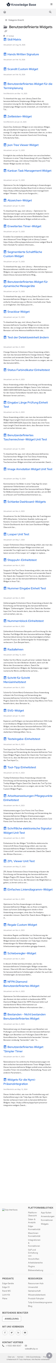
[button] (49, 1356)
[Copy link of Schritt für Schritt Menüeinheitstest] (31, 682)
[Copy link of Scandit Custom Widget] (43, 69)
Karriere (20, 1357)
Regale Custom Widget (22, 925)
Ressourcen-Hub (35, 1283)
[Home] (21, 4)
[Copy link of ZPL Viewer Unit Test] (39, 861)
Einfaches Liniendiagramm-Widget (30, 889)
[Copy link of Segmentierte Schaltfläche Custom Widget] (28, 256)
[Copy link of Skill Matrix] (26, 39)
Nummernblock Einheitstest (25, 621)
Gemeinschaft (34, 1291)
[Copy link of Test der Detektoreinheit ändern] (8, 342)
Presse (45, 1357)
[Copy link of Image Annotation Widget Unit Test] (8, 473)
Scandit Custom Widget (23, 69)
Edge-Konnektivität (34, 1227)
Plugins (31, 1266)
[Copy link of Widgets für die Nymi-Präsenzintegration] (33, 1084)
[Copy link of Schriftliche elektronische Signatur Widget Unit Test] (30, 833)
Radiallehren (15, 649)
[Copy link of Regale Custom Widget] (42, 925)
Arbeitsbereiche (34, 1262)
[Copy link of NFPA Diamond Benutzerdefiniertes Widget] (44, 986)
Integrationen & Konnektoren (34, 1243)
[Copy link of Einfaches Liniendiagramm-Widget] (8, 894)
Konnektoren (47, 1220)
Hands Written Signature (23, 54)
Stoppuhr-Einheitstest (22, 560)
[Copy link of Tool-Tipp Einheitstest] (41, 767)
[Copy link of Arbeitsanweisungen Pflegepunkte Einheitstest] (24, 800)
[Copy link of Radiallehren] (28, 649)
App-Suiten (46, 1212)
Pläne (4, 1298)
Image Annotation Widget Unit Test (29, 469)
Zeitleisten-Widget (19, 116)
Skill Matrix (14, 39)
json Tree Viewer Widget (23, 145)
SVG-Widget (15, 710)
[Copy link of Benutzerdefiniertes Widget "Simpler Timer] (28, 1051)
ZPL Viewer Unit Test (21, 861)
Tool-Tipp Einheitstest (22, 767)
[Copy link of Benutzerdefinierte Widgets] (5, 31)
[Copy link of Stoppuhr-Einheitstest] (41, 560)
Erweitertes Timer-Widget (24, 226)
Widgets (45, 1224)
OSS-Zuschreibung (33, 1357)
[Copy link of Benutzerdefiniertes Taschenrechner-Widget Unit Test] (8, 444)
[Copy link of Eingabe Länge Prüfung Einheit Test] (14, 407)
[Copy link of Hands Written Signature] (44, 54)
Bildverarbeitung (34, 1270)
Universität (33, 1287)
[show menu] (51, 4)
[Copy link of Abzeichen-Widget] (37, 201)
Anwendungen (47, 1216)
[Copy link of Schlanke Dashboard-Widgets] (8, 506)
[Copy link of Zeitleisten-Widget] (36, 117)
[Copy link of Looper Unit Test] (34, 534)
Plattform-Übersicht (32, 1214)
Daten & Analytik (32, 1220)
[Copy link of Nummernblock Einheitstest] (48, 621)
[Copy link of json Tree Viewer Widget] (43, 145)
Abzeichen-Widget (19, 200)
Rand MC (6, 1291)
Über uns (11, 1357)
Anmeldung (12, 1318)
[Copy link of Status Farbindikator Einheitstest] (8, 374)
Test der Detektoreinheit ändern (28, 337)
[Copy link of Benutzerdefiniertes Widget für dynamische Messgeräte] (40, 286)
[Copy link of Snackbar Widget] (34, 312)
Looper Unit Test (18, 534)
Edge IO (6, 1287)
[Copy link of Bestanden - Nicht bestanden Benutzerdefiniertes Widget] (44, 1019)
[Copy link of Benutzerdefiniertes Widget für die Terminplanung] (28, 88)
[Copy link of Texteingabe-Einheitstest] (45, 739)
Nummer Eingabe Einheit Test (26, 588)
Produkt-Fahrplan (36, 1298)
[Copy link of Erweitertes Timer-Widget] (46, 226)
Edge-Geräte (8, 1283)
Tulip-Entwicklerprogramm (40, 1302)
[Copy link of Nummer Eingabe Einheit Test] (8, 593)
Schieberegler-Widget (22, 953)
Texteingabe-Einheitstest (24, 739)
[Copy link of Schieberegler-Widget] (41, 953)
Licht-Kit (6, 1295)
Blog (30, 1306)
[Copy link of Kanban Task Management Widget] (8, 175)
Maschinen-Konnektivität (34, 1234)
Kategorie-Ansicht (16, 20)
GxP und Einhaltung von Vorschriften (33, 1254)
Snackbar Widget (18, 312)
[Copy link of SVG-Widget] (29, 711)
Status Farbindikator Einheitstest (28, 370)
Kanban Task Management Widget (29, 171)
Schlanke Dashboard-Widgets (26, 502)
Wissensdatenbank (37, 1295)
